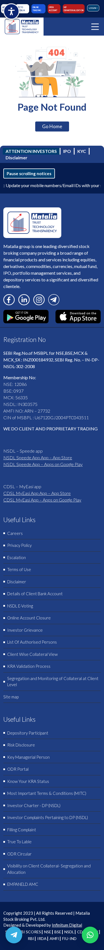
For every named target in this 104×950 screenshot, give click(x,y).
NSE (47, 931)
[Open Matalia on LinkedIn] (24, 299)
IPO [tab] (67, 151)
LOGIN (92, 8)
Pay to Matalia (21, 8)
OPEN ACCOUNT (53, 8)
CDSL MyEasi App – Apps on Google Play (42, 499)
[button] (90, 935)
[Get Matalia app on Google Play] (26, 315)
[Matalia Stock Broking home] (22, 27)
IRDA (42, 938)
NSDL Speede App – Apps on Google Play (43, 464)
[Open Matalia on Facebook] (9, 299)
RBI (31, 938)
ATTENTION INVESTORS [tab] (31, 151)
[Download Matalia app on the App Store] (78, 315)
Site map (11, 696)
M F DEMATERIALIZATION (73, 8)
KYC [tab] (81, 151)
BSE (57, 931)
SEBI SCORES (29, 931)
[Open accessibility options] (11, 11)
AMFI (54, 938)
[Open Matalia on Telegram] (53, 299)
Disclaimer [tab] (16, 157)
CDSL (82, 931)
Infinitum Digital (67, 924)
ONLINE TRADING (36, 8)
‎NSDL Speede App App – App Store (37, 457)
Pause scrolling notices (29, 173)
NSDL (69, 931)
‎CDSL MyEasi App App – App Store (37, 493)
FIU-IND (69, 938)
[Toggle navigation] (95, 26)
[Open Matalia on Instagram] (39, 299)
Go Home (52, 126)
